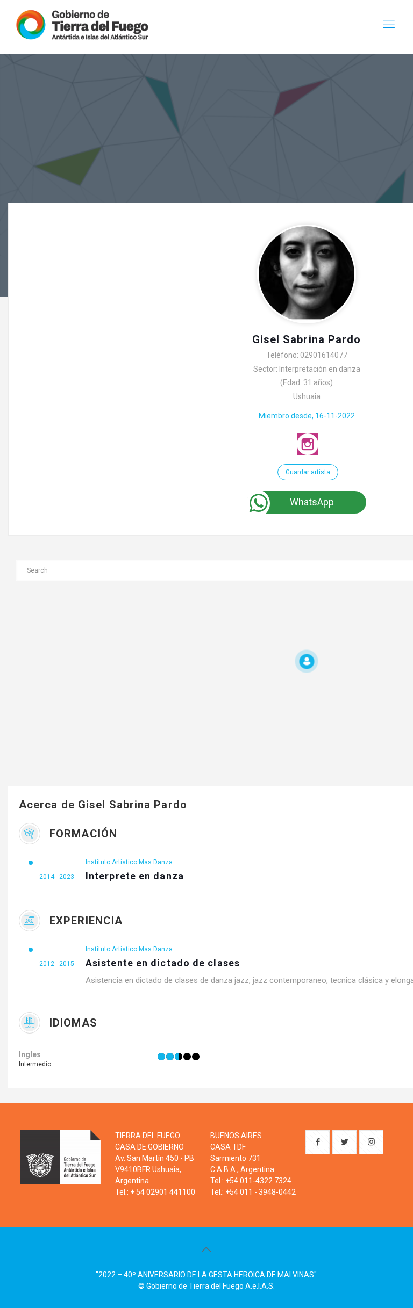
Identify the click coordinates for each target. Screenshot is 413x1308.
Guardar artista (308, 472)
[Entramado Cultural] (82, 24)
